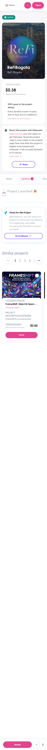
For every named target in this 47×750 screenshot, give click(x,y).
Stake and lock (16, 133)
